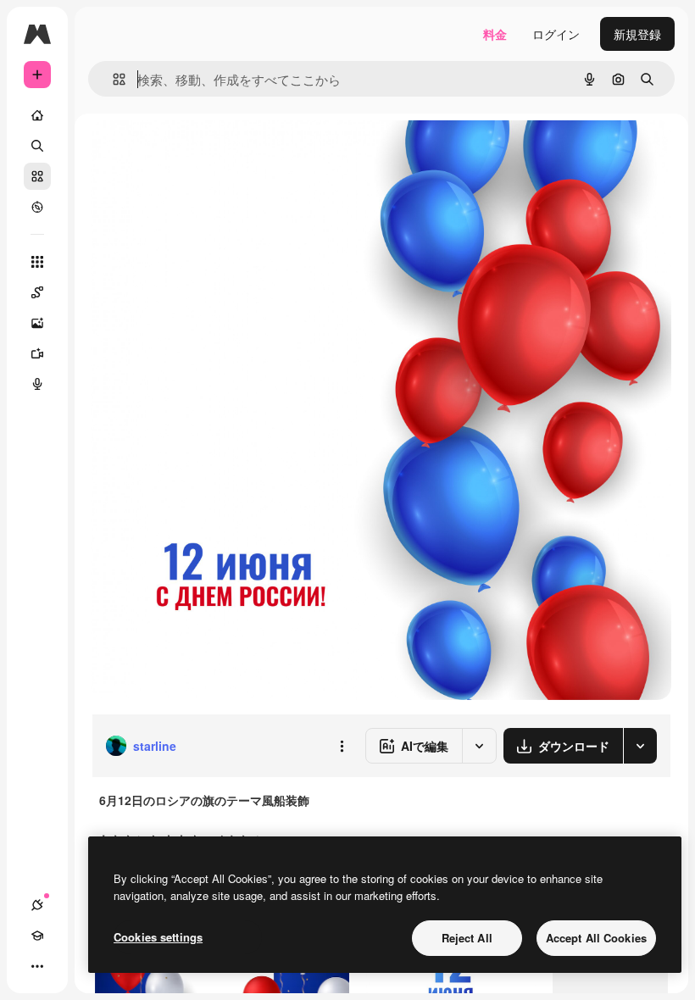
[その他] (37, 966)
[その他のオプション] (342, 746)
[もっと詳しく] (37, 206)
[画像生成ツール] (37, 322)
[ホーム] (37, 115)
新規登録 (637, 33)
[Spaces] (37, 292)
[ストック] (37, 176)
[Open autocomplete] (112, 79)
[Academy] (37, 935)
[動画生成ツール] (37, 353)
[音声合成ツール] (37, 383)
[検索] (37, 145)
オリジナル (208, 152)
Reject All (467, 938)
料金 (495, 33)
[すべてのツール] (37, 261)
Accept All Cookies (596, 938)
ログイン (556, 33)
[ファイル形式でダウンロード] (640, 746)
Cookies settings (158, 937)
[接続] (37, 905)
